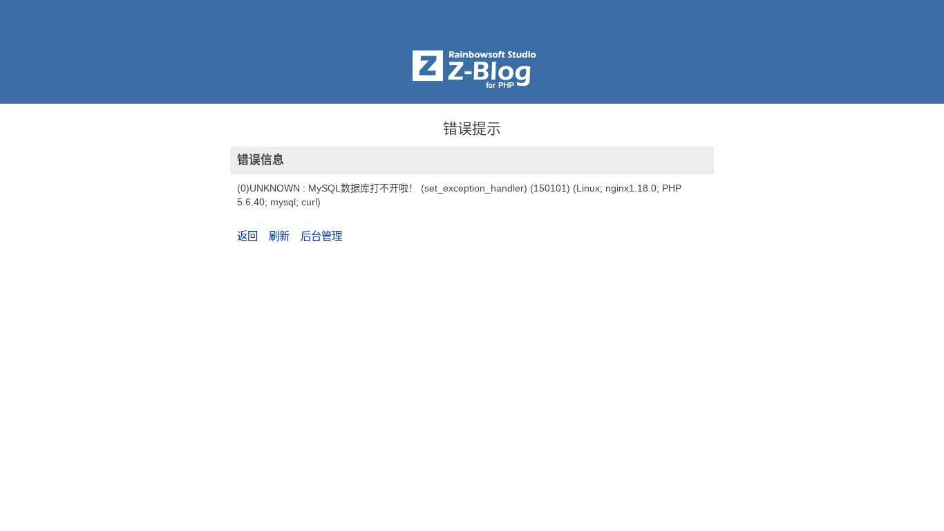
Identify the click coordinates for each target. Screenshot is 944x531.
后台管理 (321, 236)
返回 (247, 236)
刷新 (279, 236)
